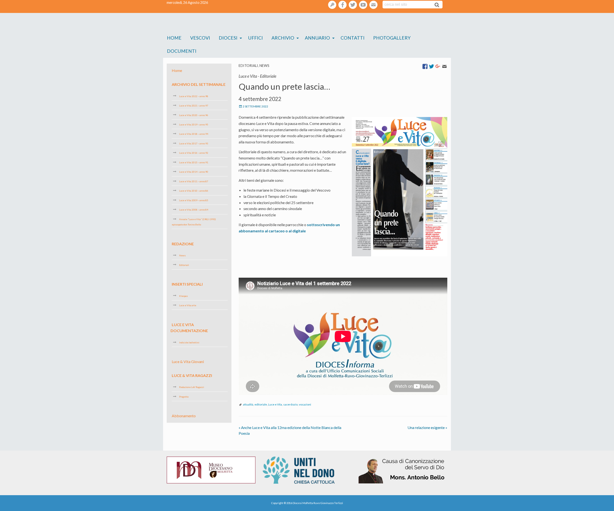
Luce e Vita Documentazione (189, 327)
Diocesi (228, 38)
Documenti (181, 51)
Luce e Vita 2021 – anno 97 (193, 105)
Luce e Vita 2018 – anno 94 (193, 133)
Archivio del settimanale (198, 84)
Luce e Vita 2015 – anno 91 (193, 162)
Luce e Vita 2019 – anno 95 (193, 124)
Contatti (353, 38)
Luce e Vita (275, 404)
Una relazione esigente (427, 427)
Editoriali (248, 66)
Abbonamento (184, 415)
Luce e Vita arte (187, 305)
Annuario (317, 38)
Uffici (255, 38)
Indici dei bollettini (189, 342)
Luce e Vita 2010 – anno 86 (193, 190)
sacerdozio (290, 404)
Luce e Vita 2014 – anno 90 (193, 171)
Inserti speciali (187, 284)
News (264, 66)
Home (174, 38)
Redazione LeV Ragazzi (191, 387)
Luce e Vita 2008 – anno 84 (193, 209)
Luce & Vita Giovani (188, 361)
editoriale (260, 404)
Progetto (184, 396)
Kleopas (183, 295)
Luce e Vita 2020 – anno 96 (193, 114)
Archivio (283, 38)
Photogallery (392, 38)
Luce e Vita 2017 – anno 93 (193, 143)
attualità (248, 404)
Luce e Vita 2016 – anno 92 (193, 152)
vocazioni (305, 404)
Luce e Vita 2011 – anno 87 (193, 181)
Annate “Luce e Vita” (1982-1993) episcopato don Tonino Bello (194, 222)
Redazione (183, 243)
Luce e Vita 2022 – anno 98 (193, 95)
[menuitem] (174, 38)
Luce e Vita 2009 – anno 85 (193, 200)
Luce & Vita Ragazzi (192, 375)
